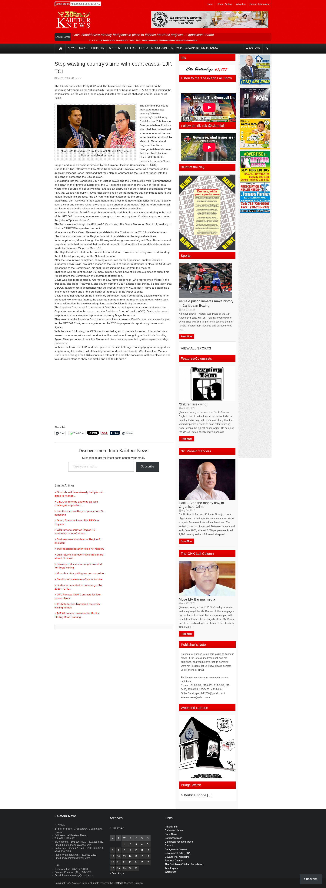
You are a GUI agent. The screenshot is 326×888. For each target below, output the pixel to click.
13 (112, 856)
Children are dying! (193, 404)
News (78, 78)
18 (142, 856)
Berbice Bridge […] (198, 795)
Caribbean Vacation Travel (179, 841)
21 (118, 862)
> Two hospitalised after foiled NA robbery (79, 548)
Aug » (121, 873)
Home (210, 4)
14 (118, 856)
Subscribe (147, 466)
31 (136, 868)
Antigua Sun (171, 826)
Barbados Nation (174, 830)
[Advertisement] (113, 398)
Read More (186, 336)
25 (142, 862)
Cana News (171, 834)
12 (147, 850)
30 (130, 868)
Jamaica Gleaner (174, 860)
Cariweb (169, 845)
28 (118, 868)
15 (124, 856)
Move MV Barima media (197, 599)
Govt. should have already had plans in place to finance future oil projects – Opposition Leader (143, 35)
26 (147, 862)
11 (142, 850)
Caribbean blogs (173, 838)
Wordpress (170, 871)
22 (124, 862)
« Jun (113, 873)
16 (130, 856)
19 (147, 856)
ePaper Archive (224, 4)
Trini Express (172, 868)
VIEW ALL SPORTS (196, 348)
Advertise (241, 4)
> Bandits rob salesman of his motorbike (78, 579)
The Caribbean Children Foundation (184, 864)
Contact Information (260, 4)
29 (124, 868)
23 (130, 862)
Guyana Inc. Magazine (177, 856)
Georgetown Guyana (176, 849)
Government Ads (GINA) (178, 853)
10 (136, 850)
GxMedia (118, 883)
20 (112, 862)
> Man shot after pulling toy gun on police (79, 573)
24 (136, 862)
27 (112, 868)
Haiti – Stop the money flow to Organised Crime (201, 505)
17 (136, 856)
